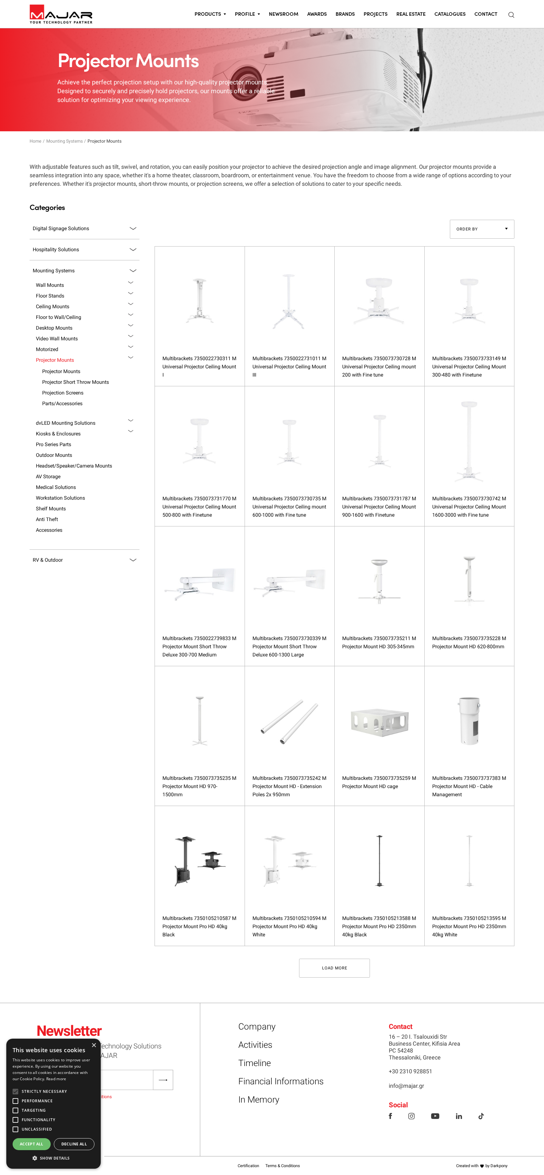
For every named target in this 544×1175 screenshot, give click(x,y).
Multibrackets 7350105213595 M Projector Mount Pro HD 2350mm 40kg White (469, 926)
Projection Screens (62, 393)
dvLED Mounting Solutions (65, 423)
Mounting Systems (64, 141)
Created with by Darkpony (481, 1165)
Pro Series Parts (53, 444)
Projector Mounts (55, 360)
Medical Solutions (56, 487)
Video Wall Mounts (57, 339)
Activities (255, 1045)
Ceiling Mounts (52, 306)
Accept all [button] (31, 1144)
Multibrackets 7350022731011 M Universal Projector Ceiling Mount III (289, 366)
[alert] (53, 1104)
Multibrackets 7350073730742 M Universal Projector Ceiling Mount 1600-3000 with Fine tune (469, 507)
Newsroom (283, 13)
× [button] (93, 1045)
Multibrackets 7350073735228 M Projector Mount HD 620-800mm (469, 642)
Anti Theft (47, 519)
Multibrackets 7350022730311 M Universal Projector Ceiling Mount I (199, 366)
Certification (248, 1165)
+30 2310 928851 (410, 1071)
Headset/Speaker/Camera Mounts (74, 466)
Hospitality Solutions (56, 250)
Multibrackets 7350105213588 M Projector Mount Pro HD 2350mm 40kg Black (379, 926)
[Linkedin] (459, 1115)
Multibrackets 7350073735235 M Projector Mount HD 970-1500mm (199, 786)
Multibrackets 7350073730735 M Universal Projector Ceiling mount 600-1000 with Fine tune (289, 507)
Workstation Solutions (60, 498)
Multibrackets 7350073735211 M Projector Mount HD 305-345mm (379, 642)
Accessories (49, 530)
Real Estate (411, 13)
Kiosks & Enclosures (58, 434)
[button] (53, 1158)
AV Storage (48, 477)
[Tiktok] (481, 1115)
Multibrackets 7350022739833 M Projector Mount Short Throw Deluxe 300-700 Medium (199, 646)
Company (256, 1026)
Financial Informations (281, 1081)
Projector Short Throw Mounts (75, 382)
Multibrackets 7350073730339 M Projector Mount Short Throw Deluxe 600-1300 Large (289, 646)
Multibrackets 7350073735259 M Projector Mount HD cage (379, 782)
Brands (345, 13)
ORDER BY (467, 229)
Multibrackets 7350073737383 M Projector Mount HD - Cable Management (469, 786)
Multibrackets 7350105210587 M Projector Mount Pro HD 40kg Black (199, 926)
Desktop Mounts (54, 328)
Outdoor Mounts (54, 455)
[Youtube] (435, 1115)
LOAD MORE (334, 968)
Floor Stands (50, 296)
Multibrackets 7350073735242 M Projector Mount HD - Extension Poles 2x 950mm (289, 786)
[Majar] (61, 12)
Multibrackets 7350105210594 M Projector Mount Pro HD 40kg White (289, 926)
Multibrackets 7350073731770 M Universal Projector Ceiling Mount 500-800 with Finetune (199, 507)
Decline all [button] (74, 1144)
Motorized (47, 349)
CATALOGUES (450, 13)
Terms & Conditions (282, 1165)
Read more (56, 1078)
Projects (376, 13)
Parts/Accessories (62, 403)
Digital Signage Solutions (61, 228)
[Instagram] (411, 1115)
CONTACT (485, 13)
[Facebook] (390, 1115)
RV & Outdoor (48, 560)
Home (35, 141)
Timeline (254, 1063)
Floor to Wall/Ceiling (58, 317)
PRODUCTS (208, 13)
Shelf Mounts (51, 509)
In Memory (258, 1099)
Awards (317, 13)
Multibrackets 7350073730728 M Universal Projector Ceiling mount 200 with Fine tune (379, 366)
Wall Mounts (50, 285)
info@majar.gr (406, 1085)
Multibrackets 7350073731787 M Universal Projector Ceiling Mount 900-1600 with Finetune (379, 507)
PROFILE (245, 13)
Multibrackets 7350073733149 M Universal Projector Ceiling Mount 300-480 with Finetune (469, 366)
